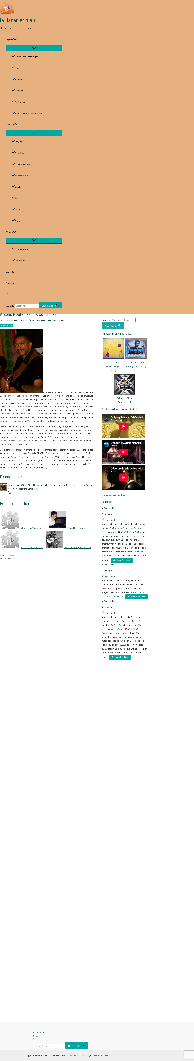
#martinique (128, 528)
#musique (106, 532)
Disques (9, 232)
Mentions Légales (38, 1032)
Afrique (18, 79)
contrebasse (52, 320)
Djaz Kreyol (20, 187)
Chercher (10, 283)
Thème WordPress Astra (74, 1055)
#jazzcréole (107, 597)
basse (32, 320)
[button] (15, 39)
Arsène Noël (6, 325)
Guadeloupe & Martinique (26, 56)
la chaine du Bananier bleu (113, 495)
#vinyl (113, 532)
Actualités (19, 153)
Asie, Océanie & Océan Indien (28, 113)
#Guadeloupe (135, 592)
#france (118, 528)
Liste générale (21, 249)
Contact (35, 1036)
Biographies (20, 141)
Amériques (20, 102)
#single (114, 629)
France (18, 68)
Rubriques (10, 124)
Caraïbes (19, 90)
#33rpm (137, 528)
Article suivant (7, 559)
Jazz (17, 198)
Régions (9, 39)
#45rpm (140, 625)
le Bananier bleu (17, 19)
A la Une (18, 221)
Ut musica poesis (22, 164)
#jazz (144, 592)
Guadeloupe (63, 320)
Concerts (10, 272)
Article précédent (8, 555)
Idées (17, 209)
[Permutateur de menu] (34, 48)
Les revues (20, 260)
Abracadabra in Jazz (23, 175)
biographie (40, 320)
